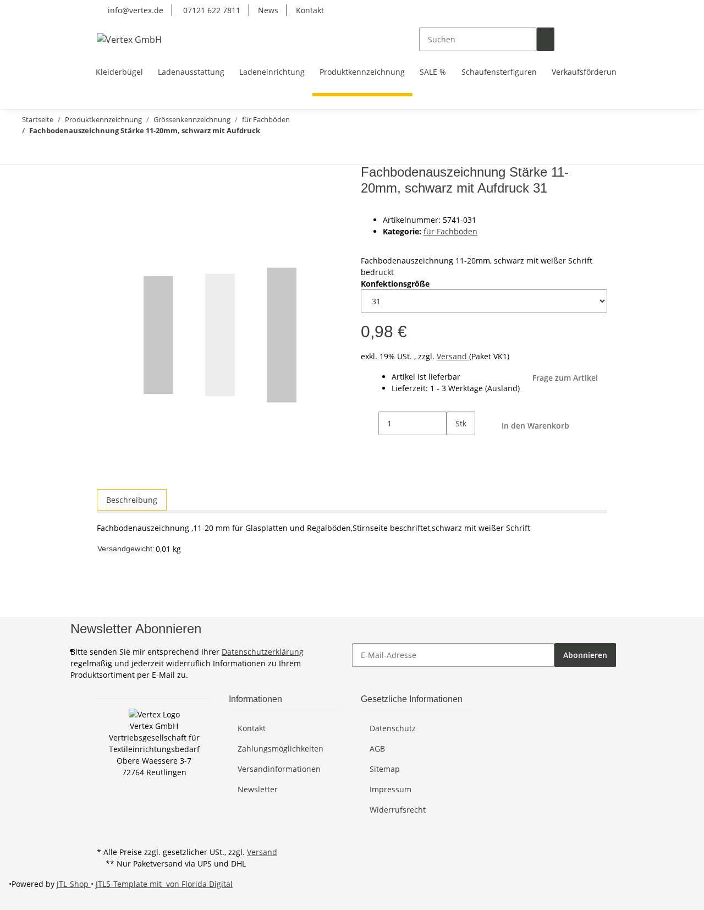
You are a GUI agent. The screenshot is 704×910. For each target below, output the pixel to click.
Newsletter (258, 789)
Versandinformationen (279, 769)
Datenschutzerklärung (263, 651)
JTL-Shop (74, 884)
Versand (453, 356)
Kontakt (310, 10)
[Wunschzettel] (581, 39)
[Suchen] (545, 39)
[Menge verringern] (369, 423)
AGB (377, 748)
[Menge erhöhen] (455, 447)
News (268, 10)
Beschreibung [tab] (131, 500)
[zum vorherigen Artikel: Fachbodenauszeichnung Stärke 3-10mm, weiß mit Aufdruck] (46, 152)
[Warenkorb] (598, 39)
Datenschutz (393, 728)
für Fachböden (450, 231)
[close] (105, 176)
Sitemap (385, 769)
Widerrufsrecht (398, 809)
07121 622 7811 (210, 10)
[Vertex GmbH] (129, 39)
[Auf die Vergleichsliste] (105, 200)
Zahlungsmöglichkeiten (280, 748)
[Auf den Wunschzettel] (125, 200)
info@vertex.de (134, 10)
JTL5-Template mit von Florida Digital (164, 884)
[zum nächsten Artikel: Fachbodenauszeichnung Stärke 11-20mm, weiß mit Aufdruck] (26, 152)
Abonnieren (585, 655)
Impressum (390, 789)
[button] (563, 39)
